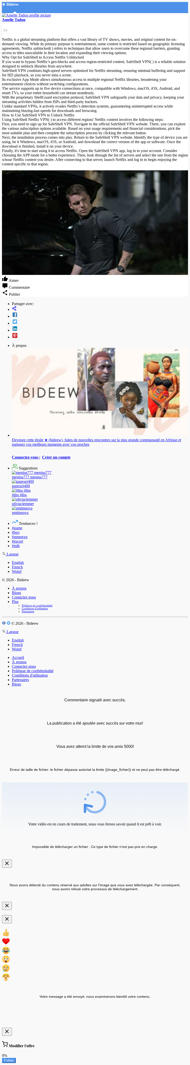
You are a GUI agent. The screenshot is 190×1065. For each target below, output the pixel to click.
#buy (16, 532)
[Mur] (100, 309)
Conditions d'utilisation (35, 608)
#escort (17, 541)
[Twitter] (100, 322)
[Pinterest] (100, 336)
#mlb (16, 546)
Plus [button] (15, 601)
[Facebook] (100, 315)
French (17, 567)
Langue (12, 554)
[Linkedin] (100, 329)
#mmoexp (19, 537)
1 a (5, 29)
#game (17, 528)
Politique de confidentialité (37, 605)
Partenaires (28, 611)
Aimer (13, 280)
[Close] (7, 864)
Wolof (17, 571)
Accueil (18, 657)
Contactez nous (24, 597)
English (18, 562)
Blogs (16, 593)
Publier (9, 1060)
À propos (19, 588)
